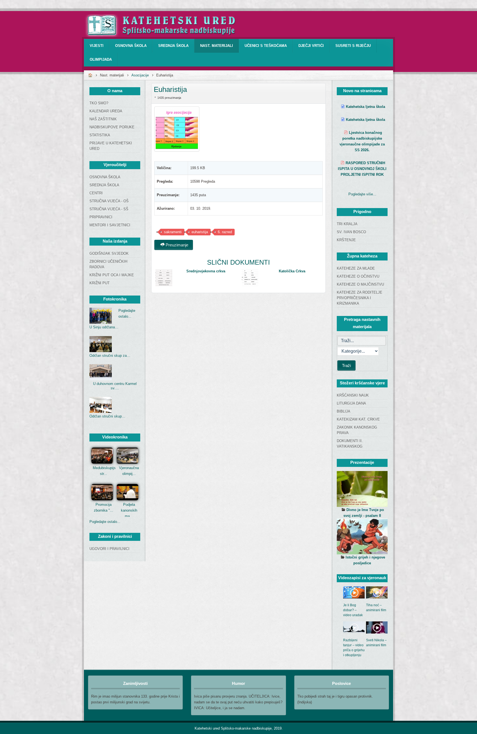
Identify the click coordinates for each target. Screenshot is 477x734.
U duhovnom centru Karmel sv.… (115, 386)
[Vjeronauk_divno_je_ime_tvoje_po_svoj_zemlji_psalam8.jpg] (362, 489)
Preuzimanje (176, 245)
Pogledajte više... (362, 194)
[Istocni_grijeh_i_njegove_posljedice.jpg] (362, 536)
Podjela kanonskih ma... (129, 510)
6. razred (225, 232)
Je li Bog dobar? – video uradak (353, 610)
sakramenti (173, 232)
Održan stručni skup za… (109, 355)
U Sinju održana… (103, 327)
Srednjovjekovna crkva (205, 271)
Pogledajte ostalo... (104, 522)
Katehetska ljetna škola (365, 107)
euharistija (200, 232)
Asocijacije (140, 75)
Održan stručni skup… (107, 416)
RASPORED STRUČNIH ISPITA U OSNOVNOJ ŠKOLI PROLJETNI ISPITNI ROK (362, 169)
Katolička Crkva (292, 271)
